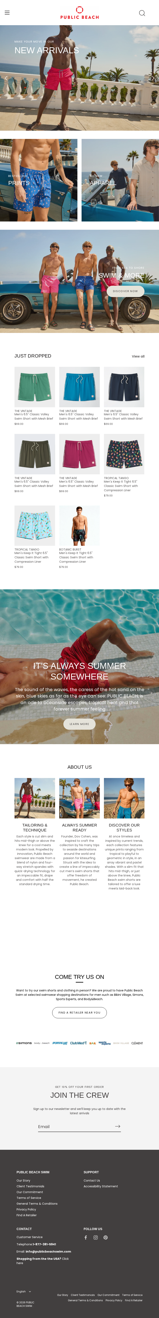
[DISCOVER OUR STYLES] (124, 798)
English (21, 1291)
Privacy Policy (26, 1209)
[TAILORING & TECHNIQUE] (34, 798)
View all (138, 356)
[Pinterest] (106, 1237)
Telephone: (36, 1244)
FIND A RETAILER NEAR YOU (80, 1013)
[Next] (152, 78)
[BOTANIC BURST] (79, 526)
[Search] (142, 13)
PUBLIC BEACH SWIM (25, 1304)
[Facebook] (86, 1237)
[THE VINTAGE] (34, 387)
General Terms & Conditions (37, 1204)
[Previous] (6, 78)
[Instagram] (96, 1237)
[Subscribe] (117, 1126)
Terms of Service (29, 1198)
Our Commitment (30, 1192)
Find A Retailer (27, 1215)
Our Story (23, 1180)
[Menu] (7, 12)
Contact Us (92, 1180)
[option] (79, 78)
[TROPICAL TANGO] (124, 454)
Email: (44, 1251)
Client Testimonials (30, 1186)
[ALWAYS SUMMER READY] (79, 798)
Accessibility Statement (101, 1186)
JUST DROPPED (32, 356)
